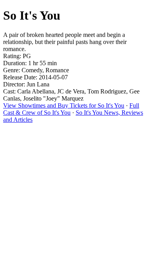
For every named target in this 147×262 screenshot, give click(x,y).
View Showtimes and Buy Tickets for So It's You (63, 105)
